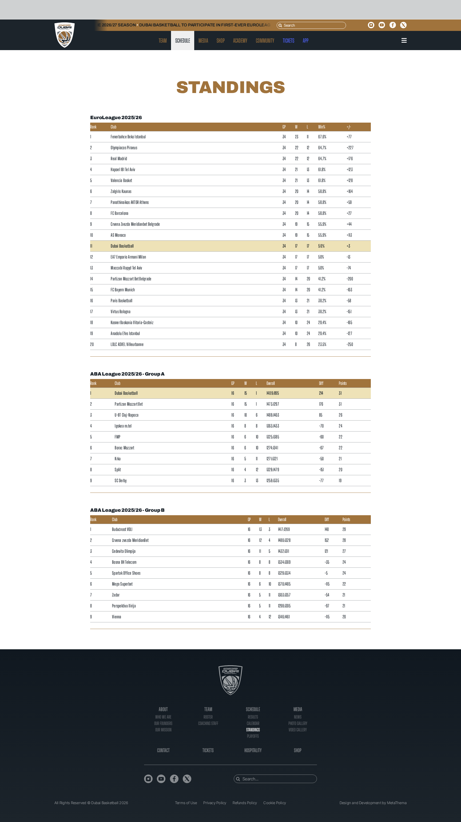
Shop (297, 750)
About (163, 709)
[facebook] (393, 25)
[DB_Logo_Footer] (230, 667)
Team (208, 709)
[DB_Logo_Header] (64, 24)
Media (297, 709)
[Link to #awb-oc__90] (404, 40)
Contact (163, 750)
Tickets (208, 750)
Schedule (253, 709)
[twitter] (403, 25)
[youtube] (382, 25)
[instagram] (371, 25)
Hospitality (253, 750)
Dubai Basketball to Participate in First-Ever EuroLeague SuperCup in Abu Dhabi (222, 25)
